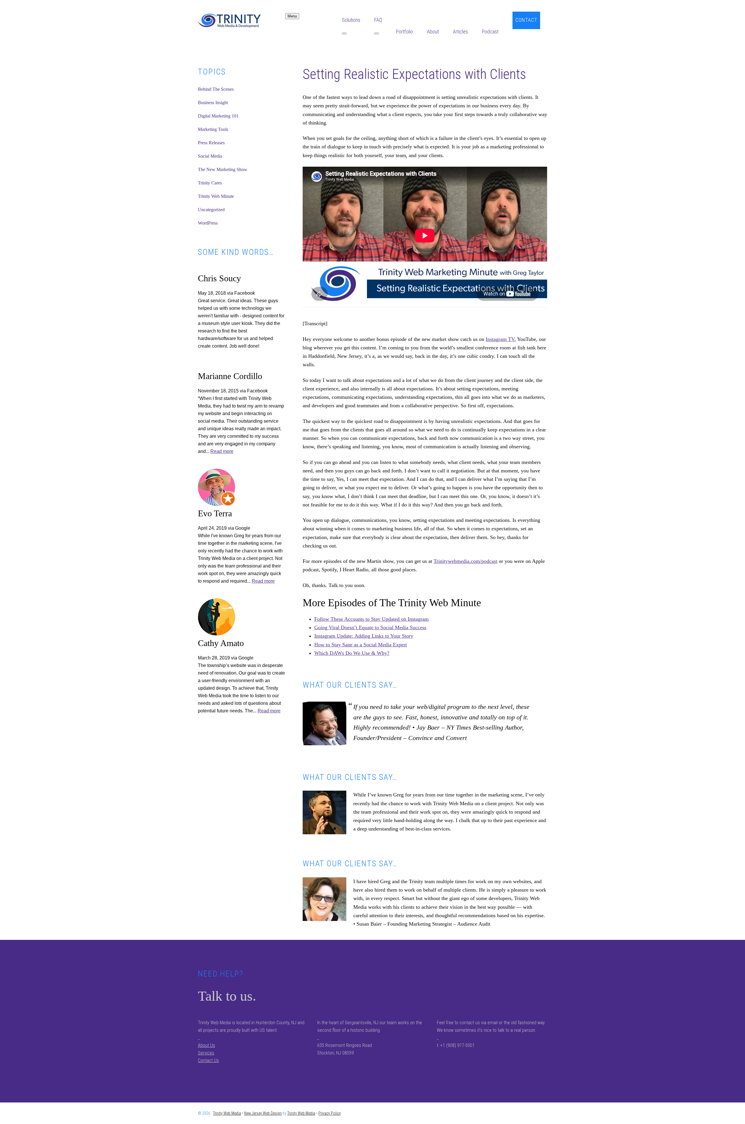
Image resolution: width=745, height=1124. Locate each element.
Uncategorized (211, 209)
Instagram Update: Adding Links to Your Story (363, 636)
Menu (292, 16)
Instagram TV (500, 339)
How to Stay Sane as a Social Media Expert (360, 645)
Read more (221, 451)
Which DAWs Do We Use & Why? (351, 653)
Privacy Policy (329, 1113)
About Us (206, 1045)
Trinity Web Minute (216, 196)
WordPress (208, 222)
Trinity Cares (210, 182)
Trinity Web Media (241, 20)
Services (206, 1053)
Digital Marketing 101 (218, 115)
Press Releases (211, 142)
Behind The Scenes (216, 89)
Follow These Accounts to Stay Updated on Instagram (371, 619)
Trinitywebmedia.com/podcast (465, 561)
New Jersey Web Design (263, 1113)
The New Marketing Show (222, 169)
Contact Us (208, 1060)
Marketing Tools (213, 129)
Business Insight (213, 102)
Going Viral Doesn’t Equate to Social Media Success (370, 627)
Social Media (210, 156)
